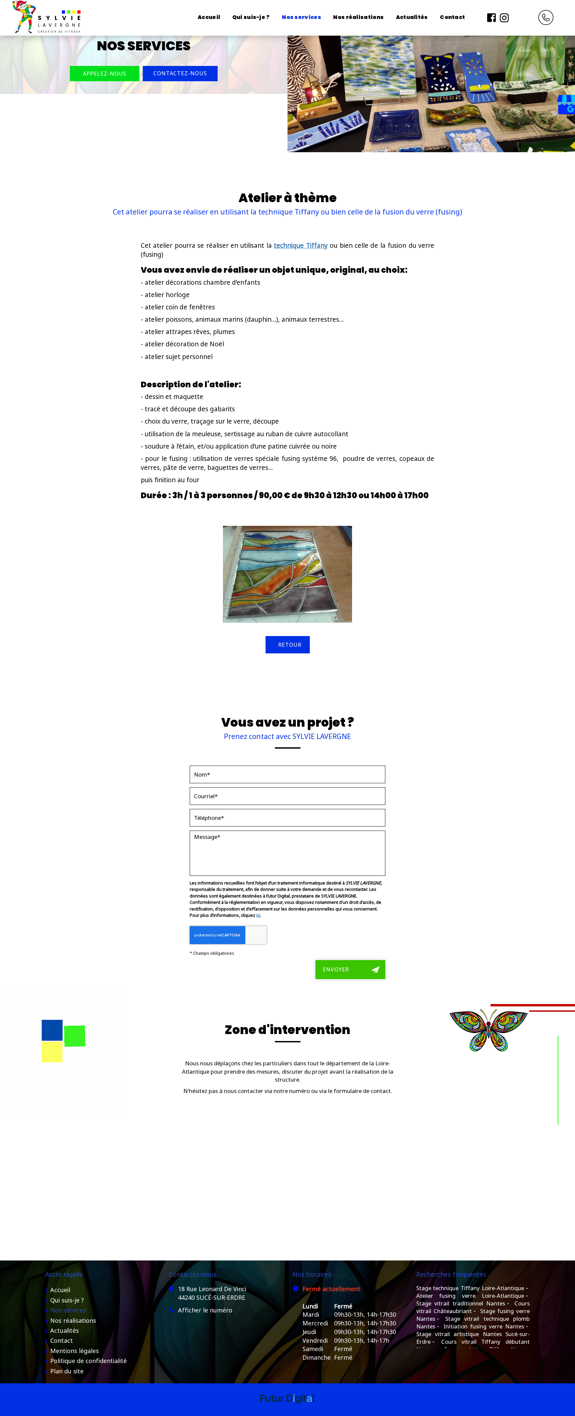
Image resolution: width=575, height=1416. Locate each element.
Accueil (209, 17)
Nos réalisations (358, 17)
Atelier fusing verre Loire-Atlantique (470, 1295)
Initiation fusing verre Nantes (484, 1326)
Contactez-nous (180, 73)
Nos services (301, 17)
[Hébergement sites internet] (287, 1410)
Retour (289, 644)
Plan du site (67, 1371)
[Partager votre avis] (516, 17)
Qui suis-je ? (251, 17)
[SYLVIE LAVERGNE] (46, 17)
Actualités (412, 17)
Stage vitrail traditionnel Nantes (460, 1303)
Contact (452, 17)
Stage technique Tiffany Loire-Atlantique (470, 1288)
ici (258, 915)
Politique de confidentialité (88, 1361)
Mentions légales (74, 1351)
